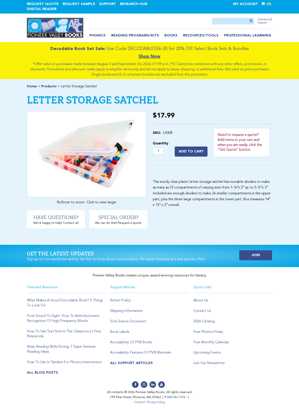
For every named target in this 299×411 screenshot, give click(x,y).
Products (48, 86)
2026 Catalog (204, 321)
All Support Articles (131, 363)
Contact (139, 402)
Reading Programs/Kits (135, 35)
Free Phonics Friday (208, 332)
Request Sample (79, 4)
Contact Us (202, 311)
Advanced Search (265, 21)
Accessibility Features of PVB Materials (140, 352)
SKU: (157, 133)
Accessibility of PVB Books (131, 342)
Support (107, 4)
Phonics (97, 35)
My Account (245, 4)
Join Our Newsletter (209, 363)
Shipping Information (126, 311)
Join (256, 255)
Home (32, 86)
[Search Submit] (251, 21)
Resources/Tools (200, 35)
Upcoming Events (207, 352)
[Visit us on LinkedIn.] (153, 384)
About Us (200, 300)
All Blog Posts (42, 373)
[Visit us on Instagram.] (144, 384)
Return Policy (120, 300)
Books (171, 35)
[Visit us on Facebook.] (135, 384)
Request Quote (43, 4)
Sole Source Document (128, 321)
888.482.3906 (176, 397)
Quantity (160, 143)
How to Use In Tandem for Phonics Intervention (64, 362)
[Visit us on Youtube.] (161, 384)
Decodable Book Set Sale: (78, 49)
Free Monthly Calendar (211, 342)
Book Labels (119, 332)
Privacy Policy (156, 402)
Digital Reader (41, 9)
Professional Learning (247, 35)
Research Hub (133, 4)
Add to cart (191, 151)
